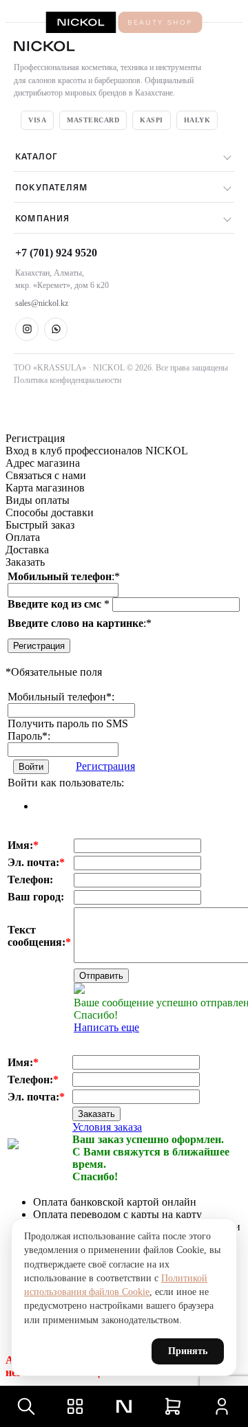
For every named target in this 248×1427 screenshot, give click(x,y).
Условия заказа (107, 1127)
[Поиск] (26, 1406)
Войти (31, 767)
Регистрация (39, 646)
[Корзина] (173, 1406)
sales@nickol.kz (41, 303)
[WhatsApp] (56, 329)
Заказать (96, 1114)
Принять (187, 1351)
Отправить (101, 976)
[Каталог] (75, 1406)
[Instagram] (27, 329)
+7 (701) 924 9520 (56, 252)
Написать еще (106, 1027)
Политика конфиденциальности (67, 380)
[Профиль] (222, 1406)
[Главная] (124, 1406)
